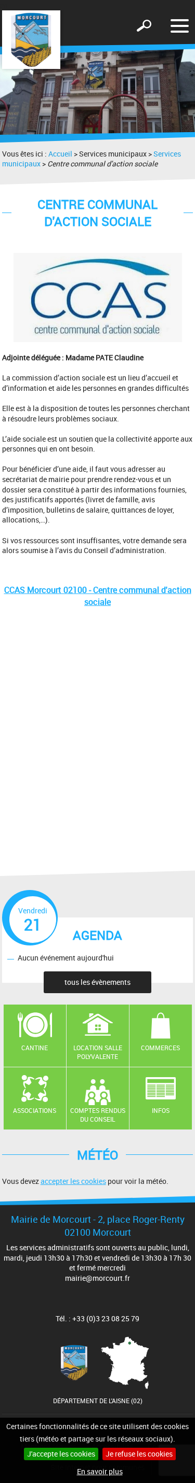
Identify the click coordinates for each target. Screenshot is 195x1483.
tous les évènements (97, 982)
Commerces (160, 1047)
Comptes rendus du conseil (97, 1114)
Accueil (60, 154)
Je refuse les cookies (139, 1454)
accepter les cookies (73, 1181)
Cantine (34, 1047)
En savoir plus (100, 1471)
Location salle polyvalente (97, 1052)
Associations (34, 1110)
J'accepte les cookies (61, 1454)
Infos (161, 1110)
